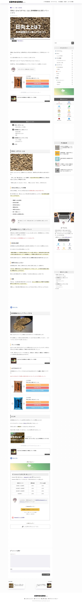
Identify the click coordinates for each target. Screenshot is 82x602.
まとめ (15, 144)
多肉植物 (61, 1)
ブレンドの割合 (18, 139)
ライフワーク (65, 64)
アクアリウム (54, 1)
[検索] (72, 43)
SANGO (59, 116)
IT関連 (64, 69)
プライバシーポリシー (54, 598)
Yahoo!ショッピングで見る (38, 86)
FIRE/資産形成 (47, 1)
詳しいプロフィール (63, 240)
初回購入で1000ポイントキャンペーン (30, 509)
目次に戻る (15, 307)
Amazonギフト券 (27, 477)
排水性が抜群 (17, 131)
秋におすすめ (59, 120)
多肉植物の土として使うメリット (21, 129)
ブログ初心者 (69, 116)
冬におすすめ (69, 120)
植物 (64, 77)
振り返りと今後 (65, 62)
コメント (12, 554)
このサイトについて (59, 103)
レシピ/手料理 (65, 55)
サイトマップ (37, 598)
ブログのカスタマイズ (65, 60)
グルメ (64, 53)
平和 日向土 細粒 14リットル (32, 78)
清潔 (16, 135)
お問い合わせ (69, 103)
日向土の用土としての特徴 (61, 276)
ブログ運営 (71, 1)
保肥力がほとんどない (19, 133)
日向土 (25, 423)
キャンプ (64, 71)
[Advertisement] (30, 48)
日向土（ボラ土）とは (18, 125)
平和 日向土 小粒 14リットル (32, 399)
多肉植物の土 (21, 40)
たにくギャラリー (65, 80)
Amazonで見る (38, 80)
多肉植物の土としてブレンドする (21, 137)
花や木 (64, 84)
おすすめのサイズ (18, 141)
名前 (11, 569)
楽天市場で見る (37, 83)
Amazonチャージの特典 (19, 517)
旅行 (66, 1)
